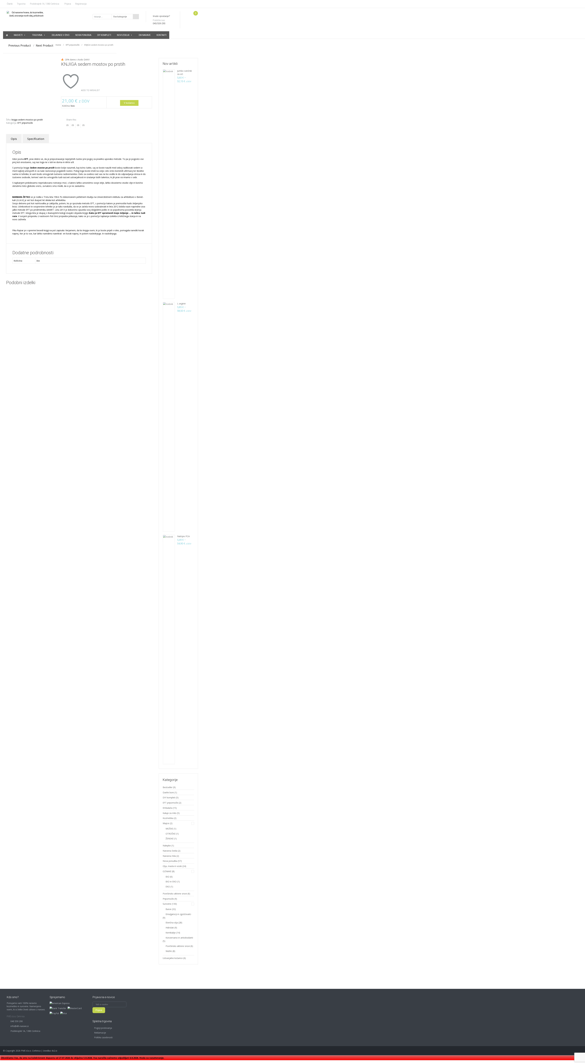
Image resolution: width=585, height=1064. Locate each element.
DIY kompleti (104, 35)
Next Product (46, 45)
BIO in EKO (171, 881)
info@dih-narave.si (20, 1026)
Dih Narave (145, 35)
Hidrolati (170, 927)
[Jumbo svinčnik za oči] (169, 183)
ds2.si (54, 1050)
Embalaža (167, 807)
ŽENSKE (170, 838)
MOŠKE (169, 828)
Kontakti (162, 35)
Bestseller (167, 787)
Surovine (167, 903)
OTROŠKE (171, 833)
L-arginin (181, 303)
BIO (167, 876)
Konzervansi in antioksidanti (179, 937)
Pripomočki (168, 898)
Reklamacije (100, 1032)
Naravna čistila (170, 850)
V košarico (129, 103)
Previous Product (18, 45)
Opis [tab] (14, 139)
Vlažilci (169, 951)
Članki (10, 4)
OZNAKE (167, 871)
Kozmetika (168, 818)
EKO (168, 886)
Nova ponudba (83, 35)
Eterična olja (172, 922)
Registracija (81, 4)
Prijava (67, 4)
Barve (168, 909)
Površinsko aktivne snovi (175, 893)
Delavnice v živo (60, 35)
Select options (50, 308)
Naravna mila (169, 855)
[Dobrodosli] (6, 35)
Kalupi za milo (169, 813)
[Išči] (136, 16)
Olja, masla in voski (172, 866)
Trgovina (21, 4)
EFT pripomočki (73, 44)
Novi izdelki (123, 35)
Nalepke (167, 845)
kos (38, 260)
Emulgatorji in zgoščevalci (178, 914)
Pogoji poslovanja (103, 1027)
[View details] (29, 300)
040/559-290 (159, 23)
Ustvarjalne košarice (173, 958)
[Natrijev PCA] (169, 649)
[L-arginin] (169, 416)
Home (58, 44)
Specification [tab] (35, 139)
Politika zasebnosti (103, 1037)
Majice (166, 823)
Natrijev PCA (183, 536)
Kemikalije (171, 932)
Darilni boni (168, 792)
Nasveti (18, 35)
